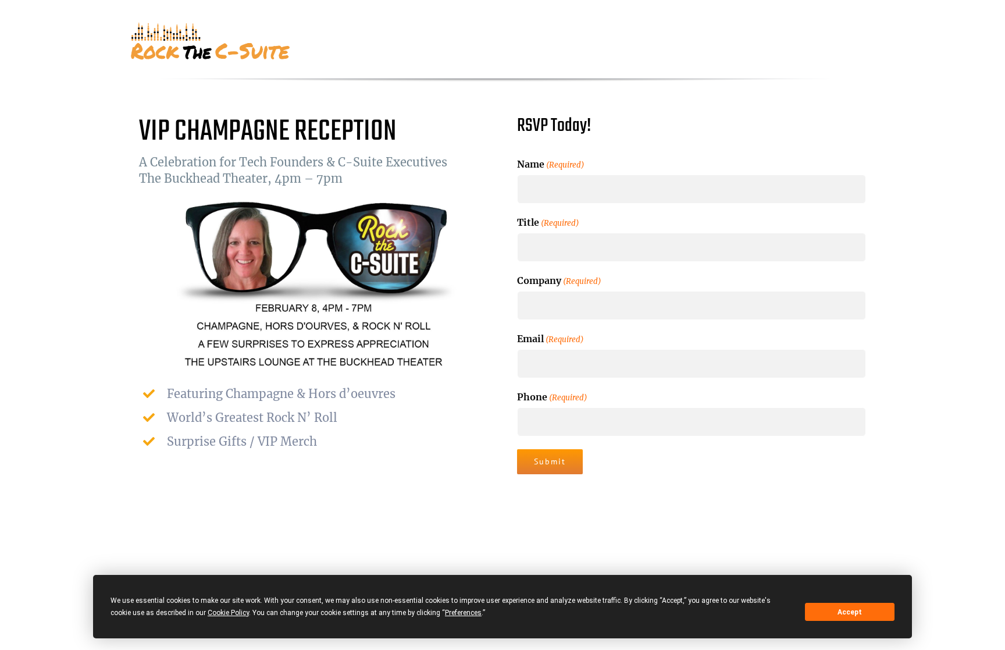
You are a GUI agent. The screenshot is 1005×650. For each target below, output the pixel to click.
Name (551, 164)
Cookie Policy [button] (228, 613)
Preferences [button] (463, 613)
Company (559, 280)
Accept (850, 612)
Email (550, 338)
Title (548, 222)
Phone (552, 397)
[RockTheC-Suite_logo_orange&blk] (211, 26)
